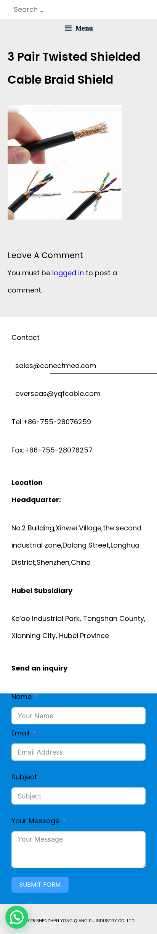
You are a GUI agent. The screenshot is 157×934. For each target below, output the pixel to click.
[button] (16, 917)
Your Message (35, 821)
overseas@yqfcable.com (56, 393)
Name (21, 696)
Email (20, 733)
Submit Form (40, 884)
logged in (68, 273)
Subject (24, 777)
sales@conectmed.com (53, 365)
